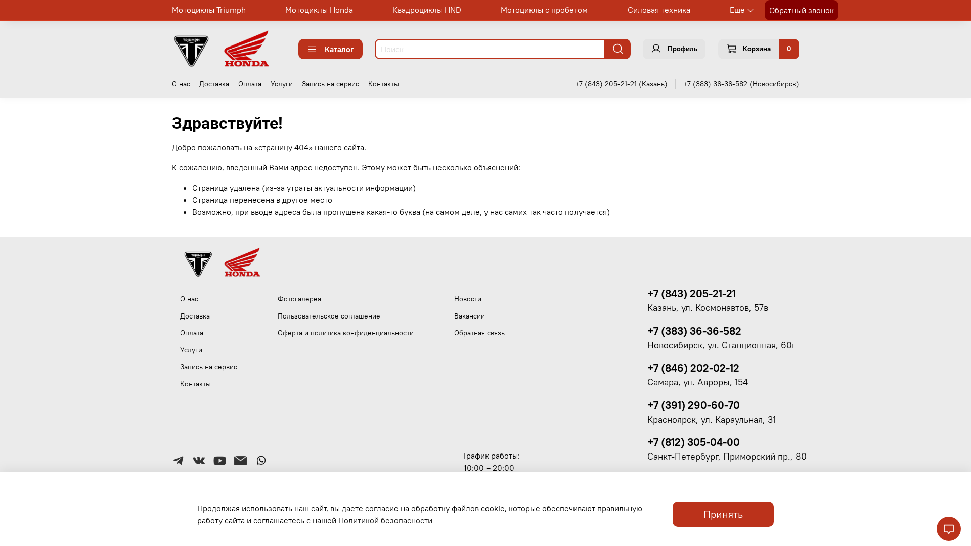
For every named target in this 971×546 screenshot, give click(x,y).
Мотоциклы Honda (319, 10)
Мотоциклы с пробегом (544, 10)
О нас (181, 83)
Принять (723, 514)
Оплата (249, 83)
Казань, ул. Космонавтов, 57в (707, 307)
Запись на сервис (330, 83)
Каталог (339, 49)
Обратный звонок (801, 10)
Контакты (383, 83)
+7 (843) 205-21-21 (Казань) (621, 83)
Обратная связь (479, 332)
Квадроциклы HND (426, 10)
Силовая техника (659, 10)
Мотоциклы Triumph (209, 10)
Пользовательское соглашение (329, 316)
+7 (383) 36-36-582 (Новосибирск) (741, 83)
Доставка (214, 83)
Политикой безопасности (385, 520)
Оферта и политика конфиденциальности (346, 332)
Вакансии (469, 316)
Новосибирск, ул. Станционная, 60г (721, 345)
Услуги (282, 83)
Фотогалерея (299, 298)
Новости (467, 298)
